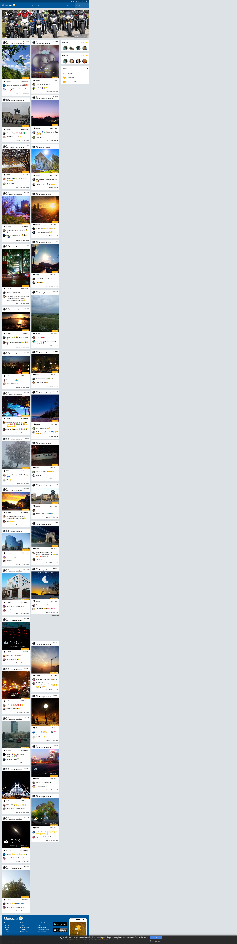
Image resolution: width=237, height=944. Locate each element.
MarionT (9, 178)
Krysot (8, 557)
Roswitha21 (10, 292)
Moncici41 (9, 133)
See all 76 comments (22, 812)
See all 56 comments (22, 613)
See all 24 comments (22, 564)
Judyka (8, 296)
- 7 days (6, 929)
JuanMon (39, 552)
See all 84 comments (52, 612)
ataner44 (9, 422)
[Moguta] (65, 48)
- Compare (7, 934)
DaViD (38, 683)
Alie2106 (9, 342)
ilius (7, 42)
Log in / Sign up (74, 1)
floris (8, 516)
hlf (37, 282)
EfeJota (8, 854)
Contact (39, 925)
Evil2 (37, 84)
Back (7, 35)
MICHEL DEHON (41, 184)
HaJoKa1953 (10, 230)
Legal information (41, 927)
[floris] (84, 61)
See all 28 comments (22, 187)
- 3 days (6, 927)
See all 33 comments (22, 240)
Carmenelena (10, 659)
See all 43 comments (22, 387)
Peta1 (8, 183)
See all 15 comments (22, 483)
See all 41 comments (23, 712)
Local (84, 36)
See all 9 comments (52, 346)
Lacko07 (38, 88)
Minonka (9, 759)
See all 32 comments (22, 911)
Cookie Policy (101, 939)
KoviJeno (39, 341)
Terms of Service (114, 939)
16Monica (39, 679)
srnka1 (8, 705)
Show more (84, 42)
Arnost (8, 235)
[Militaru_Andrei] (78, 48)
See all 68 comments (52, 91)
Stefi (7, 480)
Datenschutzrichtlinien (43, 929)
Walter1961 (9, 805)
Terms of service (41, 923)
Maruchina (9, 136)
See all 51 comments (52, 140)
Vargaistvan (10, 380)
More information (155, 941)
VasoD (38, 732)
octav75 (8, 903)
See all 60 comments (52, 740)
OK (156, 937)
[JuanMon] (71, 48)
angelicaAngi (40, 179)
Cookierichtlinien (41, 931)
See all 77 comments (22, 140)
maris (8, 521)
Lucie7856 (9, 383)
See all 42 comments (22, 663)
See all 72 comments (22, 861)
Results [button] (64, 68)
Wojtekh (38, 782)
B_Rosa (38, 337)
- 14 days (6, 931)
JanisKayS (9, 89)
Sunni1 (38, 471)
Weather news (69, 6)
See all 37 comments (52, 690)
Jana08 (8, 429)
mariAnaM (9, 85)
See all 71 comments (23, 763)
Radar (34, 6)
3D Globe (59, 6)
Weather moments (82, 6)
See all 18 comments (22, 433)
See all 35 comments (52, 840)
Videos (40, 6)
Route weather (49, 6)
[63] (84, 48)
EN (82, 1)
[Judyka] (71, 61)
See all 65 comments (22, 303)
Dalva (38, 608)
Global (77, 36)
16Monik (9, 475)
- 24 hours (7, 925)
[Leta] (78, 61)
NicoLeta (39, 232)
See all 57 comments (22, 93)
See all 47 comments (22, 525)
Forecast (27, 6)
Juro (37, 378)
